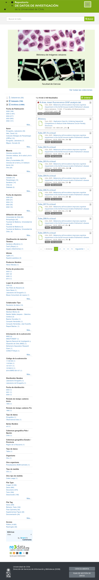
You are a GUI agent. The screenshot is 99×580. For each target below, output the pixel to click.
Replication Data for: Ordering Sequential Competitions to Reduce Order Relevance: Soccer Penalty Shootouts (65, 123)
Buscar (90, 19)
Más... (29, 124)
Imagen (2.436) (11, 485)
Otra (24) (9, 167)
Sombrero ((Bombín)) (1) (14, 244)
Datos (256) (10, 505)
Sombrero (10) (11, 182)
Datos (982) (10, 487)
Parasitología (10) (12, 180)
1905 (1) (9, 404)
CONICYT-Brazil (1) (12, 351)
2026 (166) (10, 111)
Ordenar (87, 97)
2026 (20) (9, 197)
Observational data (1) (13, 419)
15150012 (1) (10, 368)
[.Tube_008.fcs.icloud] (40, 223)
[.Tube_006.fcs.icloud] (40, 195)
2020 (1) (9, 276)
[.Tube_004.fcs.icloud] (40, 180)
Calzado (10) (10, 178)
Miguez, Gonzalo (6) (13, 143)
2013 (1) (9, 279)
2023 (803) (10, 118)
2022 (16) (9, 207)
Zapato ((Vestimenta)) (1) (14, 249)
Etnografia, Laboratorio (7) (15, 140)
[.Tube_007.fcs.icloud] (40, 209)
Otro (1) (8, 458)
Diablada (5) (10, 187)
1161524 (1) (10, 363)
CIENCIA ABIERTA (82, 569)
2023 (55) (9, 204)
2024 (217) (10, 116)
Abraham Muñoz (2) (12, 312)
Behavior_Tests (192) (13, 507)
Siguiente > (80, 249)
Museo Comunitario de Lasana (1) (17, 295)
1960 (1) (9, 410)
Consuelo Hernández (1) (14, 321)
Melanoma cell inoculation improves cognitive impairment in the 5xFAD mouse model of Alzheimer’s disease (67, 106)
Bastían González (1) (13, 319)
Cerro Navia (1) (11, 290)
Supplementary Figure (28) (15, 512)
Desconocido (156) (12, 495)
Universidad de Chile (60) (14, 217)
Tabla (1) (9, 451)
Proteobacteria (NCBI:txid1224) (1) (18, 465)
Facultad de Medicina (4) (14, 227)
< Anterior (48, 249)
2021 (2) (9, 274)
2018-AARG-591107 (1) (14, 370)
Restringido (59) (11, 527)
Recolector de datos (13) (14, 305)
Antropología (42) (12, 219)
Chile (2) (9, 285)
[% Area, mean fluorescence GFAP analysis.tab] (40, 107)
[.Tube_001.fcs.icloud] (40, 137)
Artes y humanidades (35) (15, 160)
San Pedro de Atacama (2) (15, 288)
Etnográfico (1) (11, 417)
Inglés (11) (9, 255)
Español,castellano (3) (13, 258)
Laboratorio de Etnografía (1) (16, 293)
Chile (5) (9, 185)
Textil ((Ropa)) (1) (12, 246)
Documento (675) (12, 490)
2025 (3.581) (10, 114)
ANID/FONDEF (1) (12, 339)
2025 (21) (9, 200)
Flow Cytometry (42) (13, 509)
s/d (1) (8, 426)
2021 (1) (9, 392)
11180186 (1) (10, 361)
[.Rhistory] (40, 124)
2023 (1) (9, 271)
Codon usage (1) (12, 478)
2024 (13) (9, 202)
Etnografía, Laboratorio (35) (15, 131)
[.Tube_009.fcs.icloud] (40, 238)
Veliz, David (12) (11, 133)
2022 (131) (10, 121)
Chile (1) (9, 435)
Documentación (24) (13, 514)
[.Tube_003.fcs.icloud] (40, 166)
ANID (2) (9, 336)
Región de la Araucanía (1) (15, 445)
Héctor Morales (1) (12, 265)
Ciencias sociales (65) (13, 153)
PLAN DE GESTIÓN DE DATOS (82, 574)
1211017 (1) (10, 366)
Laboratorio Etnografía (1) (15, 381)
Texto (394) (10, 492)
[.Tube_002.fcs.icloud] (40, 152)
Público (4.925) (11, 524)
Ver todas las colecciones (80, 90)
